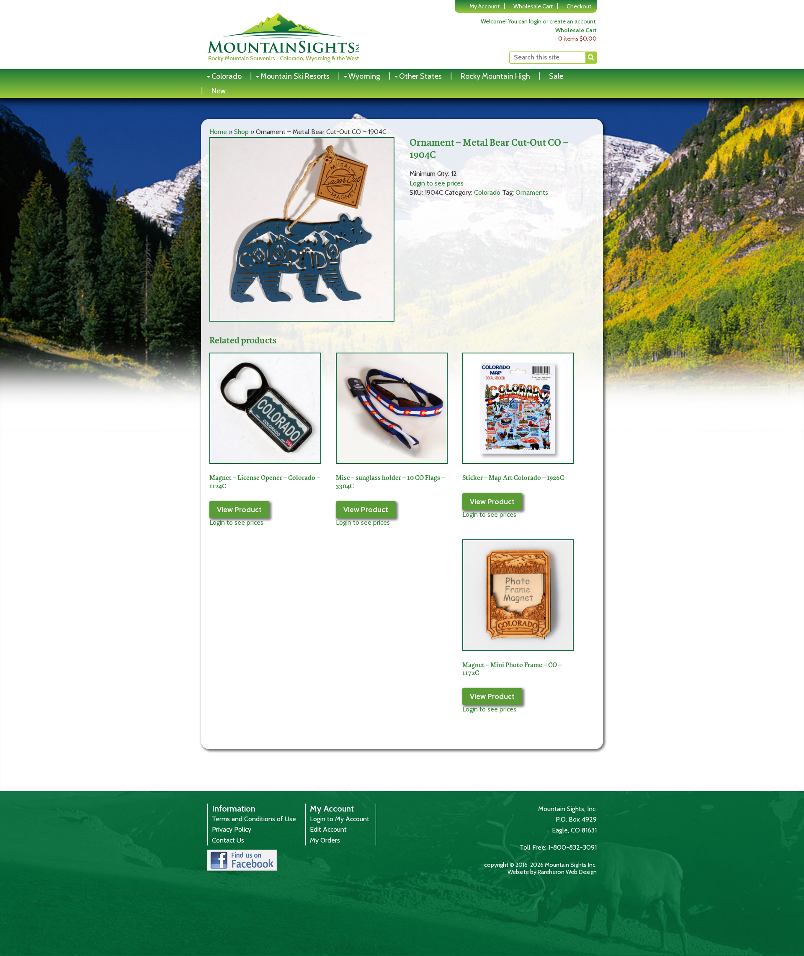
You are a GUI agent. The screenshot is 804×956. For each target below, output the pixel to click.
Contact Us (228, 840)
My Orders (325, 840)
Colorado (226, 76)
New (218, 90)
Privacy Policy (231, 829)
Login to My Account (339, 819)
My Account (484, 6)
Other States (420, 76)
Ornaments (531, 192)
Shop (241, 132)
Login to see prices (437, 183)
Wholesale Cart (533, 6)
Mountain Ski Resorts (295, 76)
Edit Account (328, 829)
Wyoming (364, 76)
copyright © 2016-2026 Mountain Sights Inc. (540, 864)
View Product (239, 509)
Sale (556, 76)
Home (218, 132)
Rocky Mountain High (495, 76)
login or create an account (562, 21)
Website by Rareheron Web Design (552, 872)
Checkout (579, 6)
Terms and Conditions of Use (254, 819)
